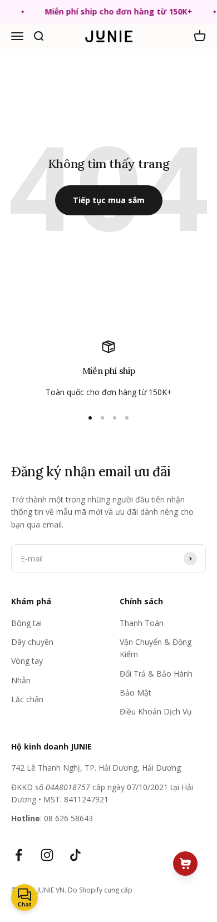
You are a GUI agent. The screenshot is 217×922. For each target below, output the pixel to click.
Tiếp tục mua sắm (109, 200)
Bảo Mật (135, 692)
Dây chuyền (32, 642)
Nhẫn (21, 680)
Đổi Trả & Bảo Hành (156, 673)
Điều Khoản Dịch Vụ (156, 711)
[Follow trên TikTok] (75, 854)
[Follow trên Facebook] (18, 854)
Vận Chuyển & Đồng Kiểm (155, 648)
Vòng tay (27, 660)
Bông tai (26, 623)
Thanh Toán (142, 623)
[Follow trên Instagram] (47, 854)
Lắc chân (27, 699)
